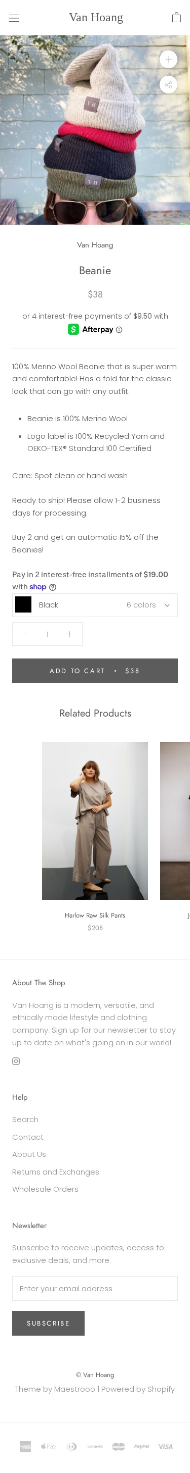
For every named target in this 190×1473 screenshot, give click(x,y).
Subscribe (48, 1323)
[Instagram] (16, 1061)
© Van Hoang (95, 1375)
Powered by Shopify (138, 1389)
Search (25, 1119)
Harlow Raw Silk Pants (95, 915)
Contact (28, 1137)
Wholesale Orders (45, 1189)
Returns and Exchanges (55, 1171)
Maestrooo (74, 1389)
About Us (29, 1154)
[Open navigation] (14, 18)
